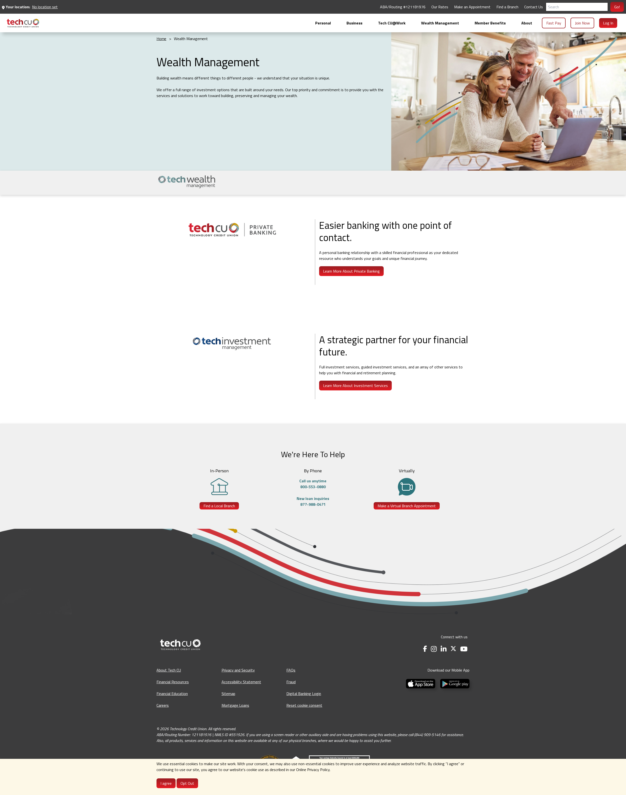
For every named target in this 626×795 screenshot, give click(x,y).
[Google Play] (454, 683)
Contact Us (533, 7)
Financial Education (172, 693)
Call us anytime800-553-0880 (312, 484)
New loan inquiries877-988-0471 (313, 501)
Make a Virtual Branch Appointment (407, 506)
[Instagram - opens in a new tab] (434, 649)
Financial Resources (172, 682)
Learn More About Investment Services (355, 385)
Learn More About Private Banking (351, 271)
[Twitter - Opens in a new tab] (453, 649)
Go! (617, 7)
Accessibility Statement (241, 682)
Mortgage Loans (235, 705)
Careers (162, 705)
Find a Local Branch (219, 506)
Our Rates (439, 7)
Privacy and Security (238, 670)
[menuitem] (23, 23)
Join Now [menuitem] (582, 23)
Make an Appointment (472, 7)
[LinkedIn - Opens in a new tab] (443, 649)
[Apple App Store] (421, 683)
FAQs (290, 670)
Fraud (291, 682)
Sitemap (228, 693)
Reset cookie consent (304, 705)
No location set (45, 7)
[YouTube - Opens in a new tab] (464, 649)
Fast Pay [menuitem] (553, 23)
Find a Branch (507, 7)
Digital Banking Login (303, 693)
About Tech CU (168, 670)
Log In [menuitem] (608, 23)
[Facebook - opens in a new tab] (425, 649)
